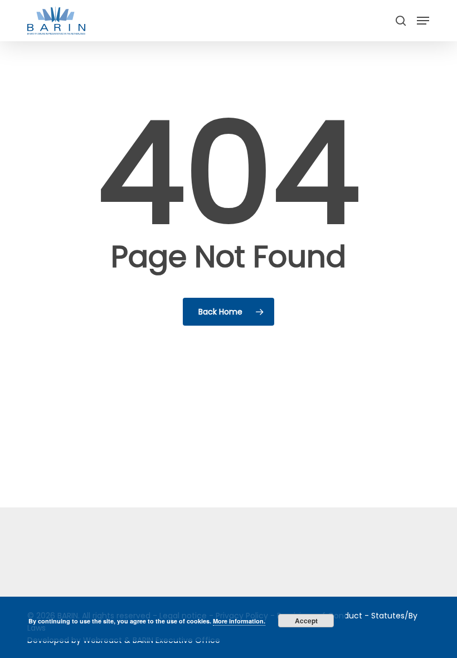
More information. (239, 621)
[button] (423, 20)
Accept (306, 621)
